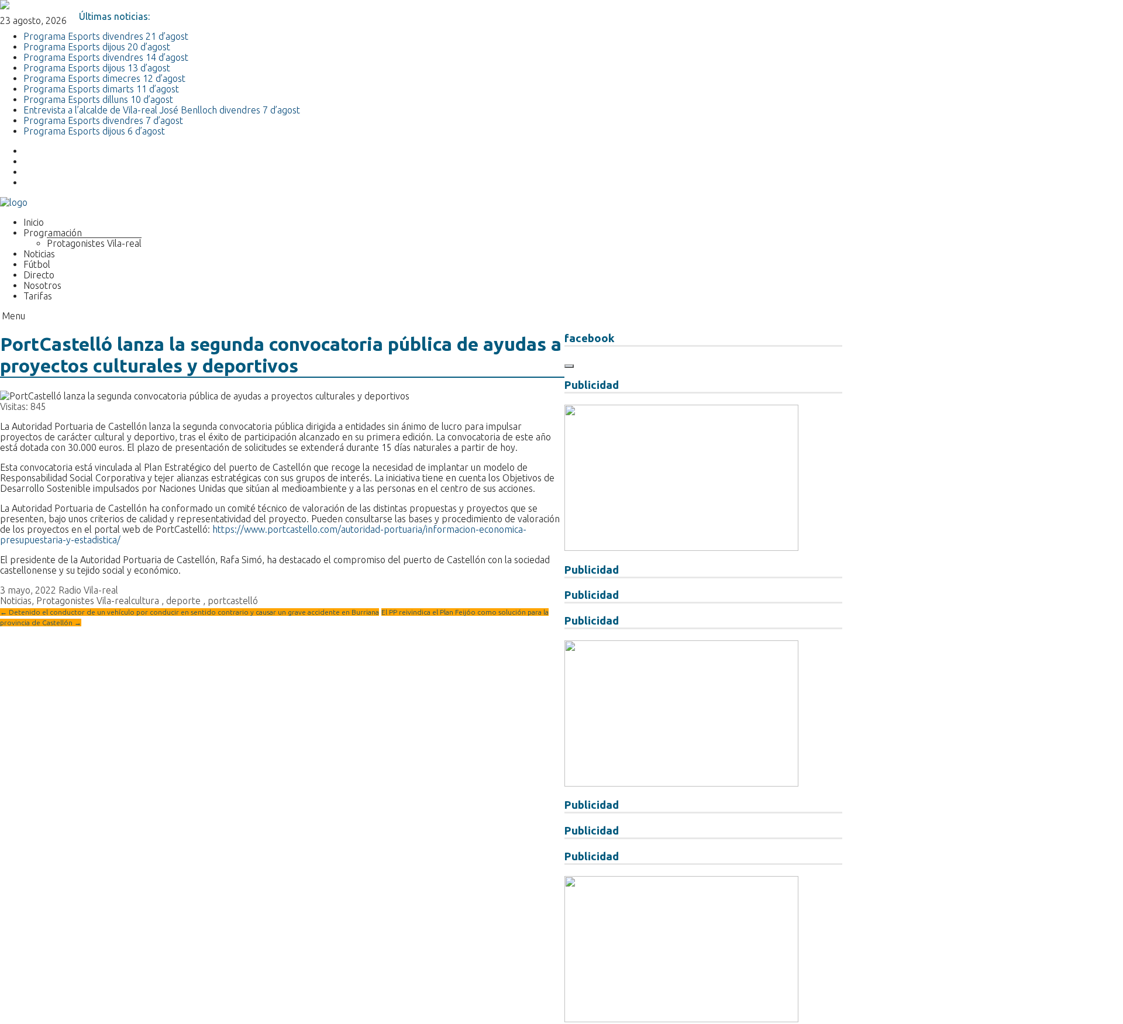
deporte (183, 600)
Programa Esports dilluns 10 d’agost (98, 99)
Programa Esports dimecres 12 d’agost (104, 78)
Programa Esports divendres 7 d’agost (103, 120)
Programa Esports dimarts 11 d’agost (101, 89)
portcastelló (233, 600)
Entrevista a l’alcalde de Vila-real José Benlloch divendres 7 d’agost (161, 110)
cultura (145, 600)
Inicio (33, 222)
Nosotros (42, 285)
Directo (38, 275)
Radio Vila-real (88, 590)
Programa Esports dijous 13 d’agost (96, 68)
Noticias (39, 254)
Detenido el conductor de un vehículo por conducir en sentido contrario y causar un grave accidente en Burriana (189, 612)
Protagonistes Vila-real (94, 243)
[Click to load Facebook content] (569, 366)
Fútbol (36, 264)
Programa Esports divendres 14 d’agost (105, 57)
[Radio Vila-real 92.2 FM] (13, 202)
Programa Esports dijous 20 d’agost (96, 47)
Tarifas (37, 296)
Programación (52, 232)
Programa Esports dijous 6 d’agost (94, 131)
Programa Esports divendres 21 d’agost (105, 36)
